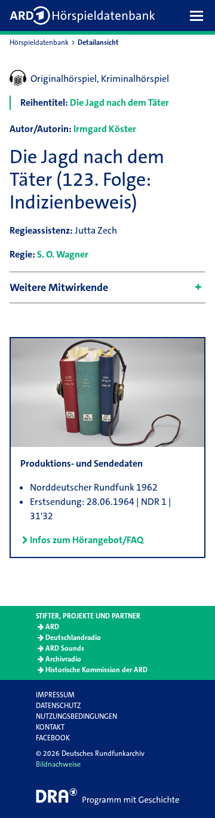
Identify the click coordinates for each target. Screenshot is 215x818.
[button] (199, 15)
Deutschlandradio (73, 637)
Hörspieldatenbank (39, 42)
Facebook (53, 738)
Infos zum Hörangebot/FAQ (86, 540)
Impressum (55, 695)
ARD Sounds (64, 648)
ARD (52, 627)
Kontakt (50, 727)
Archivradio (63, 659)
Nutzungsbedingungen (76, 716)
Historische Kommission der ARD (96, 670)
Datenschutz (58, 705)
